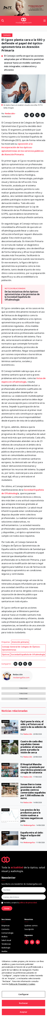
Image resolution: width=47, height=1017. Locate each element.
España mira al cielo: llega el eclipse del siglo (31, 835)
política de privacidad (28, 902)
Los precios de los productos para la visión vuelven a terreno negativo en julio (31, 815)
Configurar (23, 994)
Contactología (7, 933)
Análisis (4, 936)
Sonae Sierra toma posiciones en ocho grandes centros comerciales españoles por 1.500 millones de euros (33, 791)
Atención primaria (20, 642)
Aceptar (23, 1012)
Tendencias (6, 944)
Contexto (5, 929)
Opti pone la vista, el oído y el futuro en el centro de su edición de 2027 (33, 725)
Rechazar (23, 1003)
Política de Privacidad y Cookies (22, 984)
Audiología (5, 947)
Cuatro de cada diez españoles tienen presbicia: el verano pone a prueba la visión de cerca (31, 747)
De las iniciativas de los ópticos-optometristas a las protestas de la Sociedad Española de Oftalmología (22, 295)
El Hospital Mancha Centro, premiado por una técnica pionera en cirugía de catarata (33, 768)
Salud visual (6, 940)
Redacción (10, 113)
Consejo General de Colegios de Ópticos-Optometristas (21, 648)
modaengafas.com (21, 677)
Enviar (6, 908)
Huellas (4, 951)
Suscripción (29, 929)
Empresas (5, 925)
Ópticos (5, 654)
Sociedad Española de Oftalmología (28, 654)
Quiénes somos (31, 925)
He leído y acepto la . (20, 902)
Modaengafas (29, 825)
